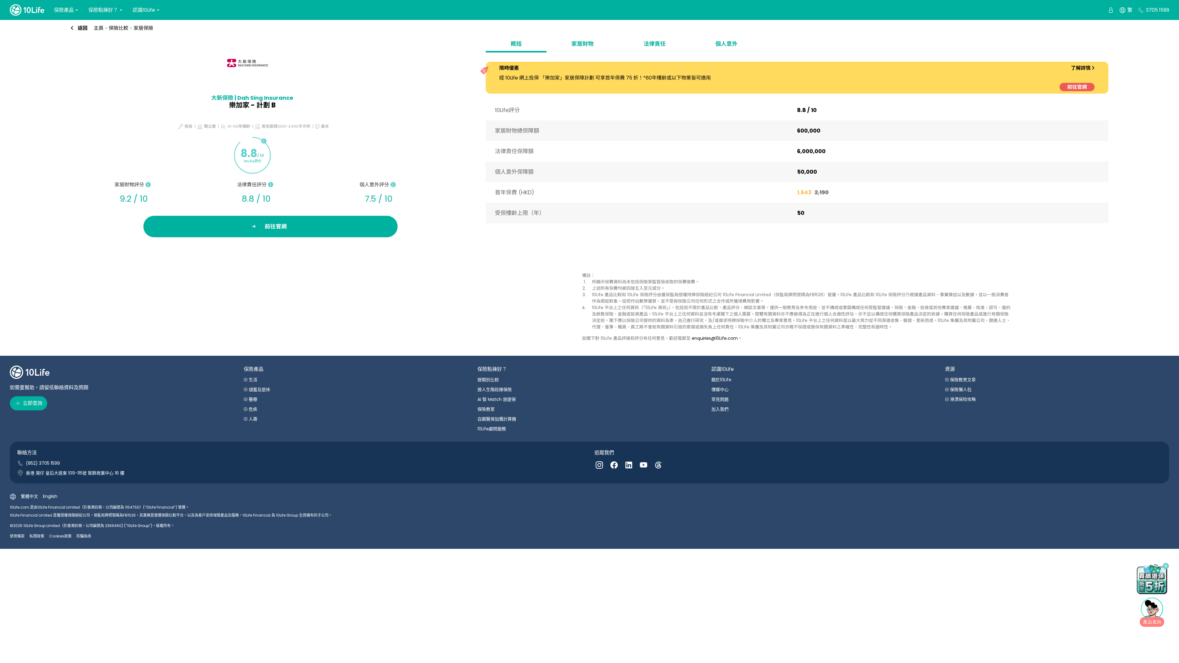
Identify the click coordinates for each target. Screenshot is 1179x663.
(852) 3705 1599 (43, 463)
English (50, 496)
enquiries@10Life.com (715, 338)
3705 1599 (1157, 10)
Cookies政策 (60, 536)
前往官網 (1077, 87)
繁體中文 (29, 496)
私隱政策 (36, 536)
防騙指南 (83, 536)
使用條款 (17, 536)
